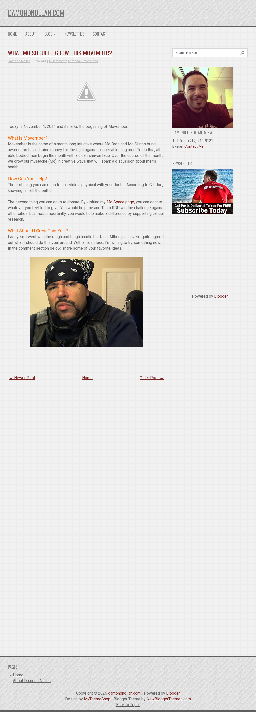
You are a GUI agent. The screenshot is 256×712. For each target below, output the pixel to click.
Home (12, 34)
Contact (100, 34)
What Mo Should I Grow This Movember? (60, 52)
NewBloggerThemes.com (169, 699)
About (31, 34)
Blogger (221, 296)
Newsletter (74, 34)
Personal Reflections (83, 61)
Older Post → (152, 377)
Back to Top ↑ (128, 704)
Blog (50, 34)
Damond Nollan (19, 61)
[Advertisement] (210, 252)
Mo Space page (120, 202)
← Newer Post (22, 377)
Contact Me (194, 146)
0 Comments (58, 61)
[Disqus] (86, 449)
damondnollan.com (36, 13)
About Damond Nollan (32, 680)
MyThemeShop (97, 699)
